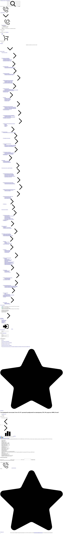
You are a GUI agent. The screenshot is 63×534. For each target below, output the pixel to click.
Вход (1, 329)
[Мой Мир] (2, 437)
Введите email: (12, 459)
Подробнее (1, 318)
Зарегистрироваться (3, 338)
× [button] (0, 533)
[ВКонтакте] (0, 437)
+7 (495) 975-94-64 (2, 12)
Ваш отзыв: (22, 459)
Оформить (7, 32)
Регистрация (3, 329)
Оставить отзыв (4, 322)
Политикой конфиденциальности (38, 532)
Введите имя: (2, 459)
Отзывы (8, 438)
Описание (1, 438)
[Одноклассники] (1, 437)
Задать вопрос (3, 321)
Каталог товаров (2, 51)
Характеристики (5, 438)
